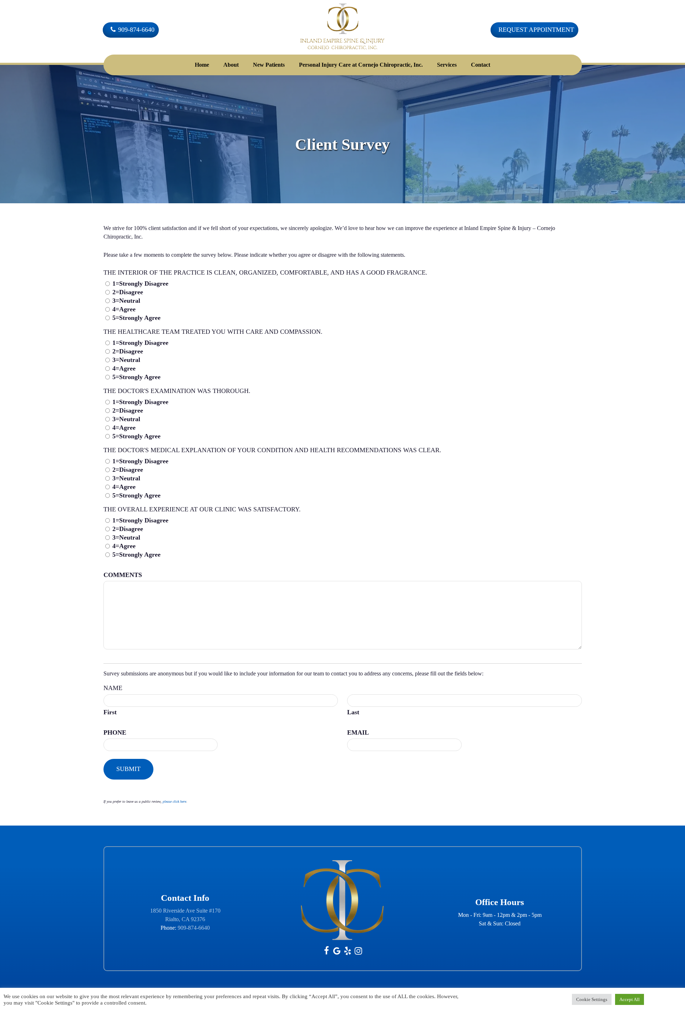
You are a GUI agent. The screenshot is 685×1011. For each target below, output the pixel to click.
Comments (122, 574)
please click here (174, 801)
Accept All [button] (629, 999)
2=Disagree (127, 292)
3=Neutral (126, 300)
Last (353, 712)
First (110, 712)
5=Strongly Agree (136, 317)
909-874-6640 (194, 928)
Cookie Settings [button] (591, 999)
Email (358, 732)
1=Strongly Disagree (140, 283)
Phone (114, 732)
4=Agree (124, 309)
